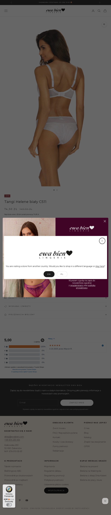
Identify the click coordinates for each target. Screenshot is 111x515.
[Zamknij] (102, 241)
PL (62, 274)
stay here (99, 266)
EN (49, 274)
